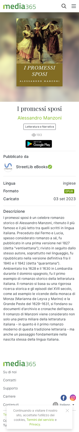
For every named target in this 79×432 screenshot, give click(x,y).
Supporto (10, 388)
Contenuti (11, 405)
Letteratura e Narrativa (39, 126)
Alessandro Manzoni (40, 118)
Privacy (34, 424)
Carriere (9, 396)
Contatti (9, 380)
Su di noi (10, 372)
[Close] (67, 410)
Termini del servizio (40, 419)
